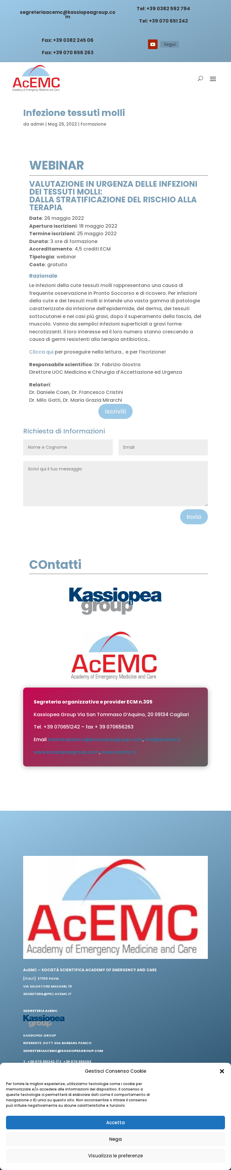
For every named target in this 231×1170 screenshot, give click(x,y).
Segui (169, 44)
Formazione (93, 124)
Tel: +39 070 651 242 (163, 20)
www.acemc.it (119, 752)
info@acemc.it (163, 739)
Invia (194, 517)
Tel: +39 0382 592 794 (163, 8)
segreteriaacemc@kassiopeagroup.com (67, 14)
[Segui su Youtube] (153, 44)
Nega (115, 1139)
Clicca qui (41, 351)
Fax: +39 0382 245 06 (68, 40)
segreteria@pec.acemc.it (47, 993)
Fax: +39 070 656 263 (68, 52)
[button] (222, 1071)
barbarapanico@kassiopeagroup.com (95, 739)
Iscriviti (115, 411)
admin (37, 124)
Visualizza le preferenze (115, 1156)
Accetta (115, 1122)
